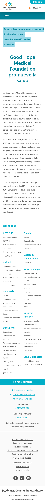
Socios (5, 321)
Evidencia (27, 248)
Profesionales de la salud (22, 439)
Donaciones (8, 44)
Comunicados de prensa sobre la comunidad (23, 29)
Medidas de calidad (10, 277)
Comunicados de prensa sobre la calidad (12, 268)
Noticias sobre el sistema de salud (9, 348)
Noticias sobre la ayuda (14, 34)
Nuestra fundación (22, 447)
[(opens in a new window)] (15, 478)
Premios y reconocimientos (9, 283)
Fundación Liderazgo (11, 343)
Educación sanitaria (31, 361)
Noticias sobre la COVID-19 (9, 246)
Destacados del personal (30, 286)
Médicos (27, 306)
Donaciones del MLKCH (9, 337)
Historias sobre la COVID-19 (10, 239)
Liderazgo (27, 303)
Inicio (6, 15)
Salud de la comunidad (33, 364)
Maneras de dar (22, 470)
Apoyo (26, 237)
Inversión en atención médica (16, 39)
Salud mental (29, 350)
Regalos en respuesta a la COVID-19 (12, 254)
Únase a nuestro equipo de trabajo (23, 450)
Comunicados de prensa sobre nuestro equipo (32, 277)
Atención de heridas (31, 321)
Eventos (6, 314)
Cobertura (28, 262)
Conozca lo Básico (10, 310)
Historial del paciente (11, 317)
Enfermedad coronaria (32, 339)
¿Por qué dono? (9, 372)
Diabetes (27, 335)
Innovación (7, 274)
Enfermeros (28, 292)
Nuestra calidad (22, 466)
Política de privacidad (14, 495)
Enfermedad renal (30, 343)
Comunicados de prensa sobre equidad (32, 243)
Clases (5, 295)
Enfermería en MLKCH (22, 463)
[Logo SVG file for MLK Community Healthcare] (9, 6)
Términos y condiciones (30, 495)
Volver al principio (22, 382)
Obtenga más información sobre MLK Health (12, 365)
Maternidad (28, 346)
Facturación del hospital (22, 454)
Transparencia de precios (22, 458)
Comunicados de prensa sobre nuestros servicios (32, 328)
